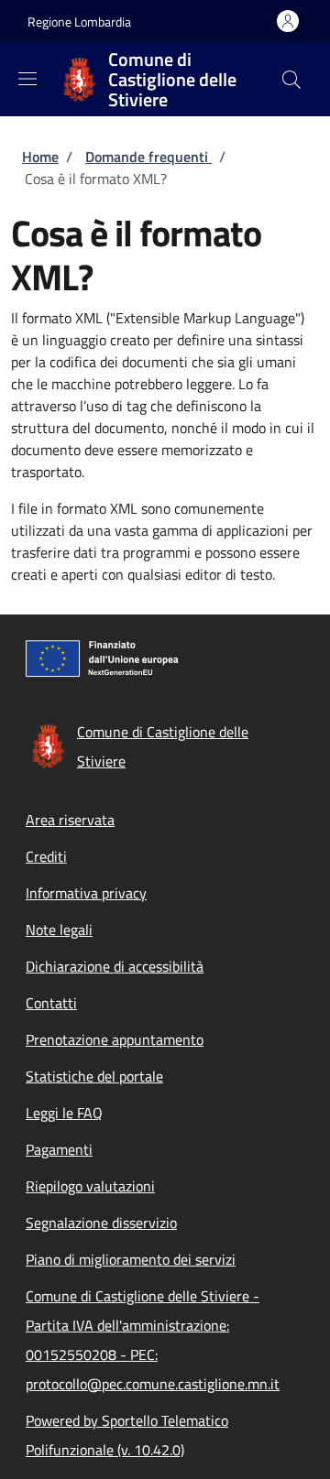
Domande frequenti (148, 157)
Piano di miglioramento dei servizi (131, 1259)
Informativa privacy (86, 893)
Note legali (59, 930)
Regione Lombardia (79, 21)
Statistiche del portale (94, 1076)
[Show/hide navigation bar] (27, 79)
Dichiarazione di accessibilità (115, 966)
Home (40, 157)
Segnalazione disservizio (101, 1223)
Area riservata (70, 820)
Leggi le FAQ (64, 1113)
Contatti (51, 1003)
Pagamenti (59, 1149)
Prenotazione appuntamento (115, 1039)
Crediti (46, 856)
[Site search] (291, 80)
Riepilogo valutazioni (90, 1186)
